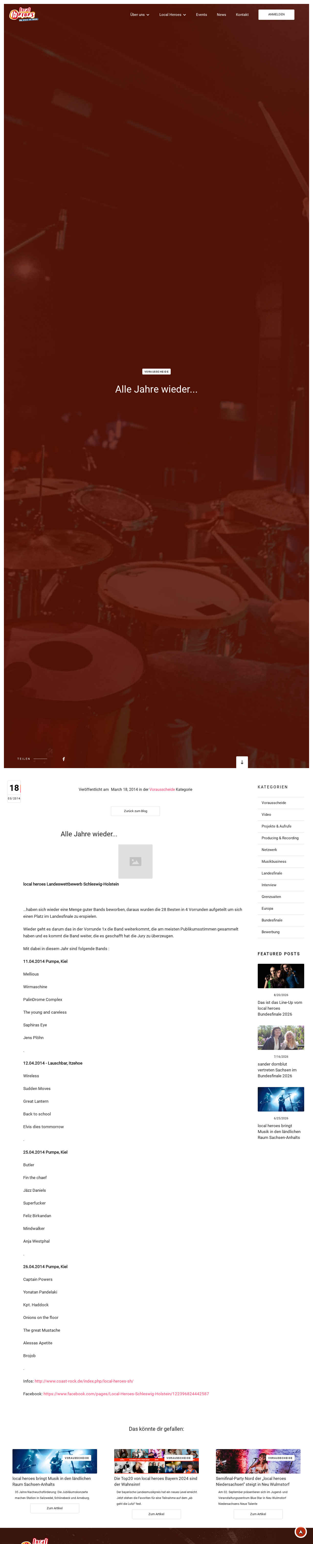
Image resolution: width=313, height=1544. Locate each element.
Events (201, 14)
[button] (140, 15)
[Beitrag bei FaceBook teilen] (51, 758)
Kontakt (242, 14)
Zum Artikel (55, 1508)
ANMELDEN (276, 14)
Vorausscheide (157, 371)
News (221, 14)
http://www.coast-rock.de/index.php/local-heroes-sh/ (84, 1381)
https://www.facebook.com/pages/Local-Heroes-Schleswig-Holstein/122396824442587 (126, 1393)
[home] (23, 14)
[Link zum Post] (281, 976)
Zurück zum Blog (135, 811)
